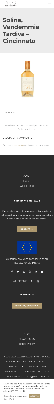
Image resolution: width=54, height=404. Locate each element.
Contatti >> (26, 229)
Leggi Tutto (9, 399)
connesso (19, 145)
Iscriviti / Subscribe (26, 306)
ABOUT (27, 176)
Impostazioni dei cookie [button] (15, 396)
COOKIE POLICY (27, 344)
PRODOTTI (27, 181)
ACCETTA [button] (34, 396)
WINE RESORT (27, 186)
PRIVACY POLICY (27, 339)
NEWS (27, 334)
